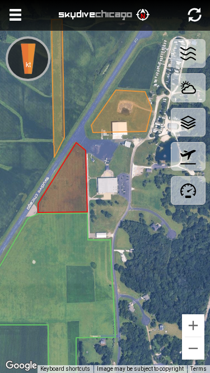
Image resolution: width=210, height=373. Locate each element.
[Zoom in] (193, 325)
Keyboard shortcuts (65, 369)
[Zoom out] (193, 348)
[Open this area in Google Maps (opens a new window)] (21, 365)
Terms (198, 369)
